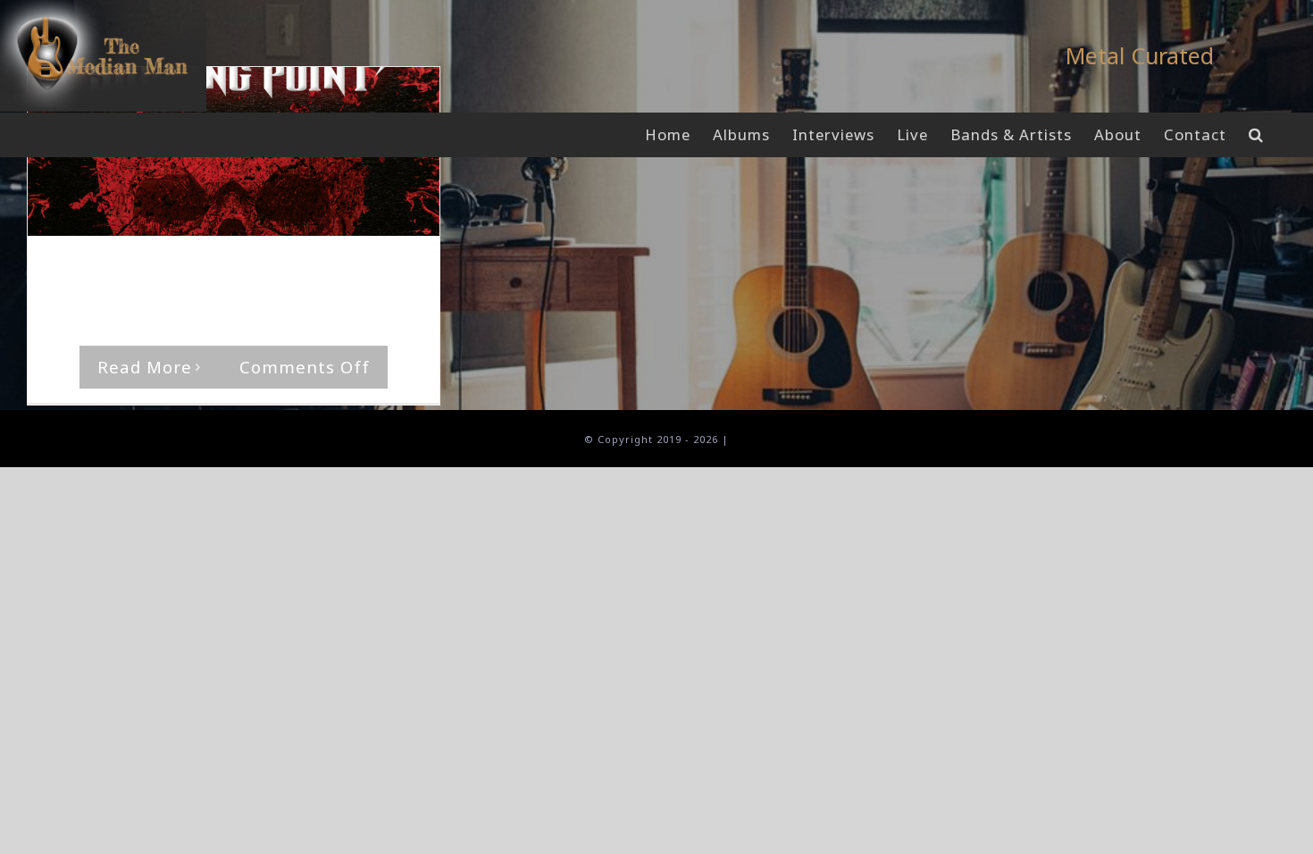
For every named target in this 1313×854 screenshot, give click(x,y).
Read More (144, 367)
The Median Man (117, 270)
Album (324, 270)
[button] (1256, 135)
